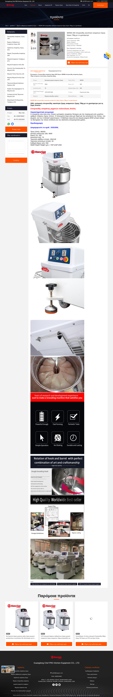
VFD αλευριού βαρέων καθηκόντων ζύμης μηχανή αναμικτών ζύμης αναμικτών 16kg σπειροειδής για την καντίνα (20, 637)
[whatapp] (8, 124)
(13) (15, 74)
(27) (16, 60)
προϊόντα (12, 25)
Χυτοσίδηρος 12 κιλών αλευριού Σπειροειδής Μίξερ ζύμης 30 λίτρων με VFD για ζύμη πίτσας (56, 637)
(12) (15, 89)
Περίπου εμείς (59, 5)
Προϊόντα (32, 5)
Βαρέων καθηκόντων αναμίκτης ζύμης (26, 25)
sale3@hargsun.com (87, 1)
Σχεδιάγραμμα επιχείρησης (92, 671)
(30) (15, 64)
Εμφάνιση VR (48, 5)
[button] (8, 622)
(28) (16, 54)
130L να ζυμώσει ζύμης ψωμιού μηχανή (89, 584)
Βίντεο (40, 5)
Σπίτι (26, 5)
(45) (16, 69)
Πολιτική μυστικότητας (92, 687)
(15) (15, 101)
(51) (15, 48)
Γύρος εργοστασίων (92, 674)
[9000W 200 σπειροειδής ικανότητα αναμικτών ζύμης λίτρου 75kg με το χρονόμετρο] (51, 46)
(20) (15, 84)
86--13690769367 (103, 1)
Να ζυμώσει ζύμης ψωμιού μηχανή (67, 584)
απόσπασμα (100, 5)
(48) (16, 37)
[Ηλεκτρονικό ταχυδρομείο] (12, 124)
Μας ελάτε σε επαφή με (72, 5)
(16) (15, 78)
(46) (13, 43)
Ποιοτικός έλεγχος (92, 677)
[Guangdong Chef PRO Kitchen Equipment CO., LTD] (10, 5)
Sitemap (92, 684)
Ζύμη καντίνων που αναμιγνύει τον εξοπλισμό (43, 584)
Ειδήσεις (92, 681)
